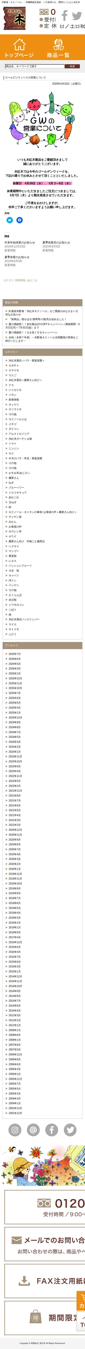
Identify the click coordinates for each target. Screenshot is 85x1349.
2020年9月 (15, 839)
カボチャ (14, 365)
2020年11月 (15, 834)
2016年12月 (15, 942)
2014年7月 (15, 1000)
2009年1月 (15, 1030)
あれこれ (32, 280)
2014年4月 (15, 1010)
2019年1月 (15, 927)
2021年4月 (15, 815)
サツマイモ (15, 409)
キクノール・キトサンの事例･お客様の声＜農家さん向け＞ (43, 512)
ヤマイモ (14, 370)
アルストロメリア (19, 433)
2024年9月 (15, 722)
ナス (11, 385)
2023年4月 (15, 771)
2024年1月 (15, 751)
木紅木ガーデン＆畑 (20, 438)
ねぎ (11, 482)
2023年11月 (15, 756)
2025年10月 (15, 688)
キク (11, 453)
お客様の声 (15, 526)
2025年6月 (15, 698)
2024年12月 (15, 717)
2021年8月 (15, 795)
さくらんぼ (15, 595)
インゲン (14, 585)
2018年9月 (15, 932)
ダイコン (14, 428)
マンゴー (14, 551)
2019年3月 (15, 917)
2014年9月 (15, 991)
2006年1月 (15, 1074)
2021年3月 (15, 820)
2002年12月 (15, 1108)
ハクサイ (14, 546)
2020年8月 (15, 844)
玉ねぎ (12, 502)
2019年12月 (15, 873)
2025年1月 (15, 712)
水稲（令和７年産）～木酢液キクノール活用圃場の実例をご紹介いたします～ (41, 339)
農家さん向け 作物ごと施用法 (27, 541)
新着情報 (20, 280)
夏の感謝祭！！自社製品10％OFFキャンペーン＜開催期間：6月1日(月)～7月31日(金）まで (42, 326)
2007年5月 (15, 1049)
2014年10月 (15, 986)
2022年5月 (15, 781)
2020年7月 (15, 849)
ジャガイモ (15, 389)
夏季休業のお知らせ (17, 257)
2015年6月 (15, 961)
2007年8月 (15, 1044)
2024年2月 (15, 746)
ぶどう (12, 634)
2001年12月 (15, 1113)
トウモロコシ (16, 604)
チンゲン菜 (15, 516)
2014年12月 (15, 976)
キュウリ (14, 404)
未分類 (12, 599)
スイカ (12, 624)
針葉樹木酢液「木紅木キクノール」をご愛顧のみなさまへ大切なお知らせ (41, 313)
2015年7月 (15, 956)
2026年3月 (15, 668)
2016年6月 (15, 947)
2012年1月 (15, 1025)
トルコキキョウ (18, 492)
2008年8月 (15, 1034)
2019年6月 (15, 903)
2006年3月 (15, 1069)
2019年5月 (15, 908)
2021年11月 (15, 790)
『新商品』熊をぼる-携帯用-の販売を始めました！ (38, 319)
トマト (12, 443)
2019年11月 (15, 878)
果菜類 (12, 555)
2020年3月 (15, 859)
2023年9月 (15, 766)
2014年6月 (15, 1005)
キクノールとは (18, 419)
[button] (42, 121)
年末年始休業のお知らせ (20, 242)
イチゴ (12, 424)
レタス (12, 560)
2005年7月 (15, 1083)
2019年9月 (15, 888)
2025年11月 (15, 683)
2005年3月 (15, 1093)
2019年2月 (15, 922)
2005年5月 (15, 1088)
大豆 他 (14, 570)
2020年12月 (15, 829)
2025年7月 (15, 693)
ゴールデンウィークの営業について (25, 77)
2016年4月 (15, 951)
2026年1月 (15, 673)
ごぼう (12, 609)
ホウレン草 (15, 531)
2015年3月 (15, 966)
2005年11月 (15, 1079)
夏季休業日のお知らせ (56, 242)
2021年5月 (15, 810)
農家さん (14, 477)
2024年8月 (15, 727)
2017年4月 (15, 937)
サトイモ (14, 629)
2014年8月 (15, 996)
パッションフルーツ (20, 565)
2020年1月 (15, 868)
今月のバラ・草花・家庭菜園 (25, 458)
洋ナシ (12, 580)
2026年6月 (15, 658)
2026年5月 (15, 663)
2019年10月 (15, 883)
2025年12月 (15, 678)
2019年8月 (15, 893)
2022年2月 (15, 785)
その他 (12, 414)
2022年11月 (15, 776)
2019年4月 (15, 912)
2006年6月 (15, 1064)
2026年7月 (15, 653)
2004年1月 (15, 1103)
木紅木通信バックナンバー (24, 619)
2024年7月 (15, 732)
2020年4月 (15, 854)
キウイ (12, 536)
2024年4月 (15, 741)
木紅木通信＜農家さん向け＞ (25, 380)
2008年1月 (15, 1039)
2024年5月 (15, 736)
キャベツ (14, 575)
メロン (12, 394)
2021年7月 (15, 800)
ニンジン (14, 448)
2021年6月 (15, 805)
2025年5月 (15, 702)
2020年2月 (15, 864)
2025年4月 (15, 707)
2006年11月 (15, 1054)
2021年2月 (15, 824)
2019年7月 (15, 898)
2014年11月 (15, 981)
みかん (12, 521)
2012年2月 (15, 1020)
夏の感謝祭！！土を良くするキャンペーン (33, 332)
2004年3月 (15, 1098)
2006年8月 (15, 1059)
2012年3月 (15, 1015)
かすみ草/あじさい (19, 472)
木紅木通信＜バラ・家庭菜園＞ (27, 360)
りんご (12, 375)
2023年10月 (15, 761)
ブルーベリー (16, 487)
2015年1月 (15, 971)
